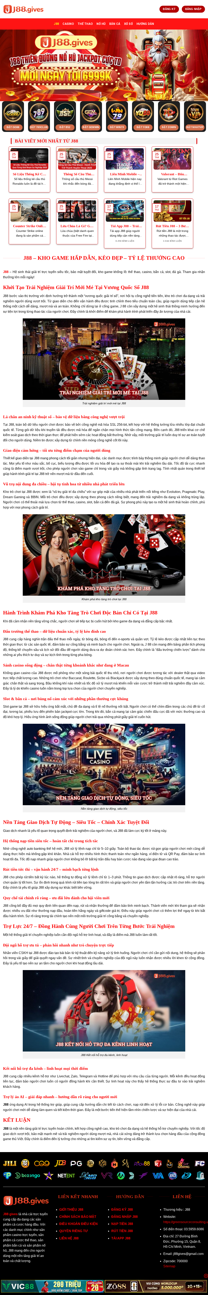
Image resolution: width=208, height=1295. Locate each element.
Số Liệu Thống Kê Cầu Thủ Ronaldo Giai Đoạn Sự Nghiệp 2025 (29, 174)
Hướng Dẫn (145, 24)
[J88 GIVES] (23, 9)
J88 (56, 24)
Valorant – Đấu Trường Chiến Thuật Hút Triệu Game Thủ (172, 174)
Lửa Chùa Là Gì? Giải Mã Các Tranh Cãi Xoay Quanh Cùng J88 (77, 226)
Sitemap (169, 1266)
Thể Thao (85, 24)
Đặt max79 (169, 127)
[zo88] (156, 1286)
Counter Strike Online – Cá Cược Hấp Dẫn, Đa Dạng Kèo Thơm (29, 226)
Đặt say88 (39, 127)
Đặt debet (195, 127)
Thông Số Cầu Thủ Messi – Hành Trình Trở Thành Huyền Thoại (77, 174)
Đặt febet (65, 127)
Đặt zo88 (117, 127)
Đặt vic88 (91, 127)
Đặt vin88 (143, 127)
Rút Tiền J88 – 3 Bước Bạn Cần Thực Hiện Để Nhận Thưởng (172, 226)
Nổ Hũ (100, 24)
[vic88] (52, 1286)
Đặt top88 (13, 127)
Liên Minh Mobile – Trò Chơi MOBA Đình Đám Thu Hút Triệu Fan (124, 174)
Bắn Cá (114, 24)
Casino (68, 24)
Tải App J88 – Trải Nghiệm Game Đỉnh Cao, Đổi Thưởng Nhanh (124, 226)
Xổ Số (128, 24)
